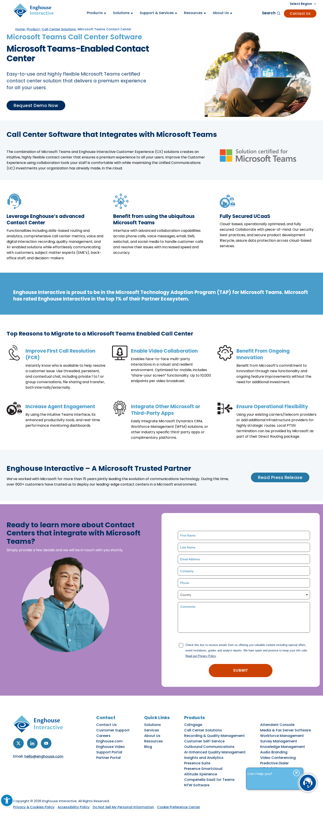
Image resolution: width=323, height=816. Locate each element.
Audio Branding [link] (273, 752)
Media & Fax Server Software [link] (285, 730)
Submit (240, 670)
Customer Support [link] (113, 730)
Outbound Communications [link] (209, 746)
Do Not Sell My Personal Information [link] (123, 807)
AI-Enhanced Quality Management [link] (215, 752)
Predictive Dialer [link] (274, 763)
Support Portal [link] (109, 752)
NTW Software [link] (196, 785)
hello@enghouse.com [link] (43, 756)
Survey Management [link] (278, 741)
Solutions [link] (152, 724)
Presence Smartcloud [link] (203, 768)
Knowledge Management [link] (282, 746)
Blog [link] (148, 746)
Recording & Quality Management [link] (214, 735)
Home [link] (20, 29)
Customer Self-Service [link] (204, 741)
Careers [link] (103, 735)
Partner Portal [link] (108, 757)
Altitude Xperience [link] (200, 774)
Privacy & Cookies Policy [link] (33, 807)
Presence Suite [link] (197, 763)
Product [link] (33, 29)
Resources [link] (153, 741)
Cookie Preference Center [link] (178, 807)
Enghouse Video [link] (110, 746)
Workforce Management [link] (282, 735)
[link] (7, 800)
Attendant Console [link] (277, 724)
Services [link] (151, 730)
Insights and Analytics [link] (203, 757)
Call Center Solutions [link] (59, 29)
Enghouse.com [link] (109, 741)
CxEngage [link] (193, 724)
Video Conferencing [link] (278, 757)
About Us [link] (152, 735)
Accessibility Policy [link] (74, 807)
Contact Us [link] (300, 13)
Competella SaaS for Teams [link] (209, 779)
